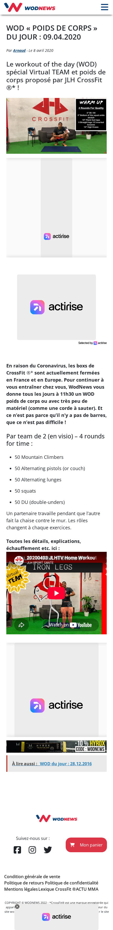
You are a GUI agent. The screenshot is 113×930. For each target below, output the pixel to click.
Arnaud (19, 50)
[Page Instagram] (32, 850)
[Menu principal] (104, 7)
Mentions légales (21, 889)
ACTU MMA (87, 889)
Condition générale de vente (32, 876)
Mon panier (91, 845)
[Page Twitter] (48, 850)
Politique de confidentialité (71, 883)
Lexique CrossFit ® (57, 889)
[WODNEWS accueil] (29, 7)
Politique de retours (24, 883)
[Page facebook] (17, 850)
